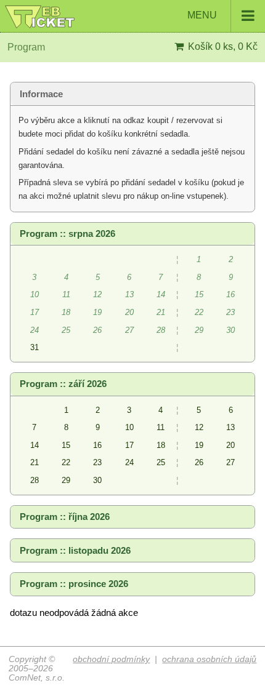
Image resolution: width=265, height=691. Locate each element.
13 (230, 427)
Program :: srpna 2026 (67, 234)
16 (97, 445)
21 (34, 462)
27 (230, 462)
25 (161, 462)
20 (230, 445)
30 (97, 480)
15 (66, 445)
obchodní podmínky (111, 659)
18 (161, 445)
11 (161, 427)
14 (34, 445)
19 (199, 445)
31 (34, 347)
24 (129, 462)
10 (129, 427)
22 (66, 462)
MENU (203, 15)
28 (34, 480)
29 (66, 480)
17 (129, 445)
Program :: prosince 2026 (74, 584)
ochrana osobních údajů (209, 659)
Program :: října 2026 (65, 517)
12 (199, 427)
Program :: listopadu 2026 (75, 551)
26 (199, 462)
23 (97, 462)
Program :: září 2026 (63, 384)
